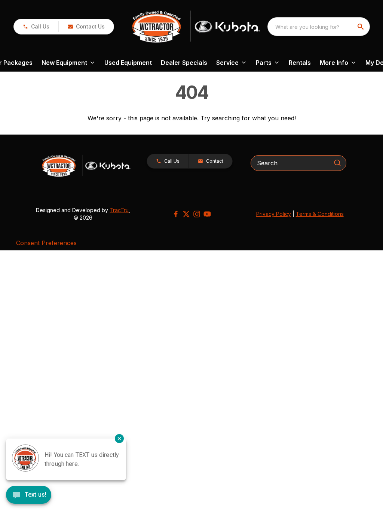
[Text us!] (28, 495)
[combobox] (319, 27)
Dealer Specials (184, 62)
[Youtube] (207, 214)
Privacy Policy (273, 214)
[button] (36, 26)
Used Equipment (128, 62)
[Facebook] (176, 214)
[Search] (337, 162)
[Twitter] (186, 214)
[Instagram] (196, 214)
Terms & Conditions (320, 214)
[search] (361, 26)
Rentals (300, 62)
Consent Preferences (46, 243)
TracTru (119, 210)
